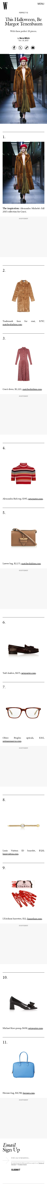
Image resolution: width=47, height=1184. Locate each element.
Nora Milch (25, 38)
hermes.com (29, 1093)
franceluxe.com (34, 918)
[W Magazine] (5, 6)
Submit (15, 1169)
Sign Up (11, 1147)
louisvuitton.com (10, 854)
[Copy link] (27, 48)
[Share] (14, 48)
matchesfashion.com (12, 324)
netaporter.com (35, 498)
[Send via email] (33, 48)
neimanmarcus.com (12, 741)
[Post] (20, 48)
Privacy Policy (22, 1164)
